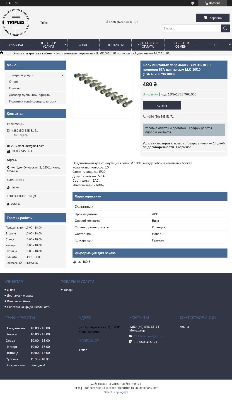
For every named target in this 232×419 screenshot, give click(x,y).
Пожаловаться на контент (99, 388)
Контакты (115, 45)
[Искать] (225, 28)
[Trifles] (15, 35)
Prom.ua (136, 383)
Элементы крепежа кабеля (32, 53)
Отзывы (14, 88)
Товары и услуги (48, 44)
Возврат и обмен (180, 44)
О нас (83, 45)
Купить (162, 105)
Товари (68, 290)
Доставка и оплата (147, 44)
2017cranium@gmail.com (27, 146)
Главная (16, 45)
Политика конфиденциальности (32, 101)
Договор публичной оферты (29, 95)
